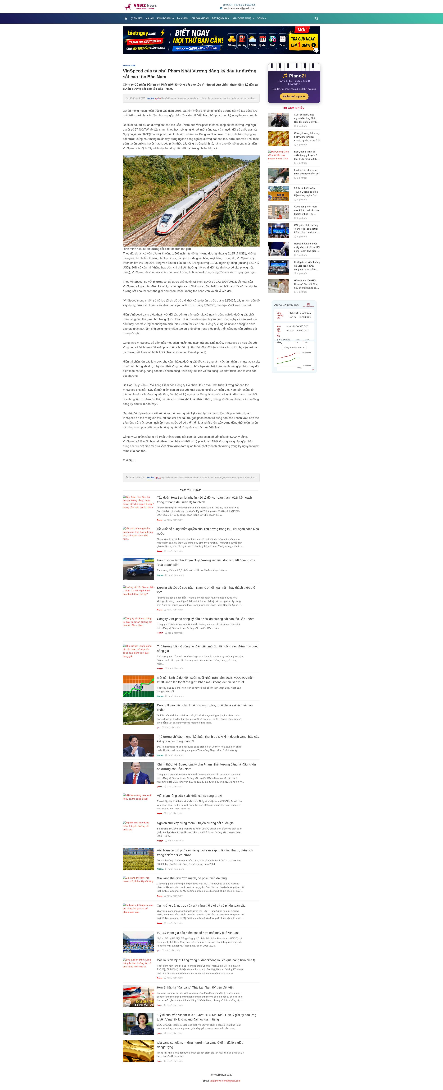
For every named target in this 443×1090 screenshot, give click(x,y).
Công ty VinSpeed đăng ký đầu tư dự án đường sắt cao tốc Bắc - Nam (205, 619)
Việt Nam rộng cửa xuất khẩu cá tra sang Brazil (189, 795)
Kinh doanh (164, 18)
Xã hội (150, 18)
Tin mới (137, 18)
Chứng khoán (200, 18)
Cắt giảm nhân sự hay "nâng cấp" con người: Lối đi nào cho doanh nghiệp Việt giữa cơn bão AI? (306, 232)
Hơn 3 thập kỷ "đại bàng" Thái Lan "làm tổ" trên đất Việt (195, 987)
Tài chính (182, 18)
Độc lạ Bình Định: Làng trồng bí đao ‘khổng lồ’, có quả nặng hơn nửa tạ (206, 960)
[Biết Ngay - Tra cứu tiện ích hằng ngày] (221, 40)
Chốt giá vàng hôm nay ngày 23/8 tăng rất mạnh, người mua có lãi (307, 137)
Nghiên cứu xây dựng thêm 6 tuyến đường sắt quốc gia (195, 823)
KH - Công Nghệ (242, 18)
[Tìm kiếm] (316, 18)
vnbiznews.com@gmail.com (239, 8)
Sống (260, 18)
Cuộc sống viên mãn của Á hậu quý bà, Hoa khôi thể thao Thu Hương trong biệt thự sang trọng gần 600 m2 (307, 213)
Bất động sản (220, 18)
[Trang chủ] (126, 18)
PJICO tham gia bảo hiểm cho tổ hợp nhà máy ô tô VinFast (198, 933)
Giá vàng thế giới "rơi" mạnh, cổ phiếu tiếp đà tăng (192, 878)
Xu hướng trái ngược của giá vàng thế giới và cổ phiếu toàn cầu (201, 905)
